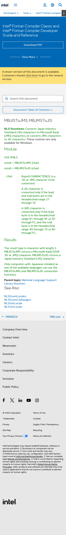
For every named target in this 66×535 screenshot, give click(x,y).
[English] (52, 5)
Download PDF (33, 45)
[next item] (64, 13)
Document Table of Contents (32, 110)
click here (32, 75)
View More (28, 57)
